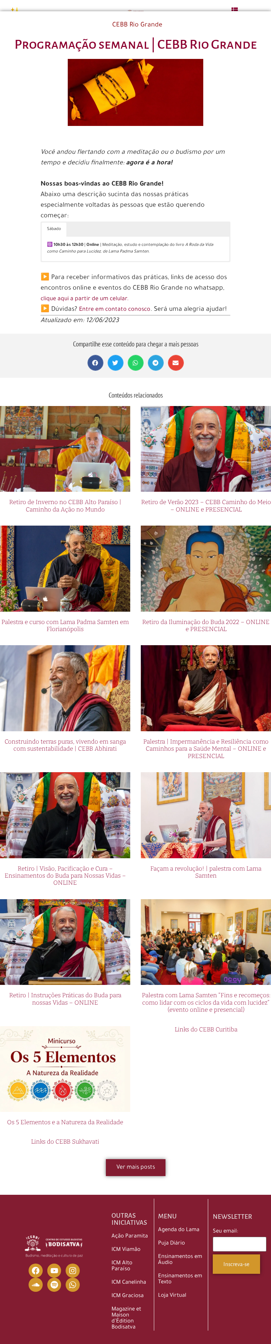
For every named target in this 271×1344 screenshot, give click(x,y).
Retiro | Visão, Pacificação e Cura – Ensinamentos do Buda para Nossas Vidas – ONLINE (65, 876)
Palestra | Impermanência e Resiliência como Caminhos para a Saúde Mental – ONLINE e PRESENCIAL (206, 749)
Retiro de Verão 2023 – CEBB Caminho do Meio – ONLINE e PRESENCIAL (206, 505)
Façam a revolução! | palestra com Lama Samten (205, 872)
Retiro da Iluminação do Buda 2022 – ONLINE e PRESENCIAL (206, 625)
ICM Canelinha (129, 1283)
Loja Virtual (172, 1296)
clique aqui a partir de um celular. (85, 299)
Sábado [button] (54, 229)
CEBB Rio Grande (137, 25)
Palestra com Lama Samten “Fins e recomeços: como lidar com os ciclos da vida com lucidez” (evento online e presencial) (206, 1002)
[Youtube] (54, 1271)
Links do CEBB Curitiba (206, 1029)
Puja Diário (171, 1244)
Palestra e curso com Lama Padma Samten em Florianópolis (65, 625)
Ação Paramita (130, 1237)
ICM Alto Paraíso (122, 1266)
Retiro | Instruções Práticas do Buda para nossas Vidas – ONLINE (65, 999)
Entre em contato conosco (114, 310)
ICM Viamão (126, 1250)
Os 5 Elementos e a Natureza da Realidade (65, 1122)
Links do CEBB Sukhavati (65, 1141)
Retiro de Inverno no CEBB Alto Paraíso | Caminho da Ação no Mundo (65, 505)
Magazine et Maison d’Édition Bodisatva (126, 1319)
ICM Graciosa (128, 1296)
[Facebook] (36, 1271)
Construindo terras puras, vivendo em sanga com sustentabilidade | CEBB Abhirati (65, 745)
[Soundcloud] (36, 1285)
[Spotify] (54, 1285)
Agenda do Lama (178, 1230)
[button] (95, 363)
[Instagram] (73, 1271)
